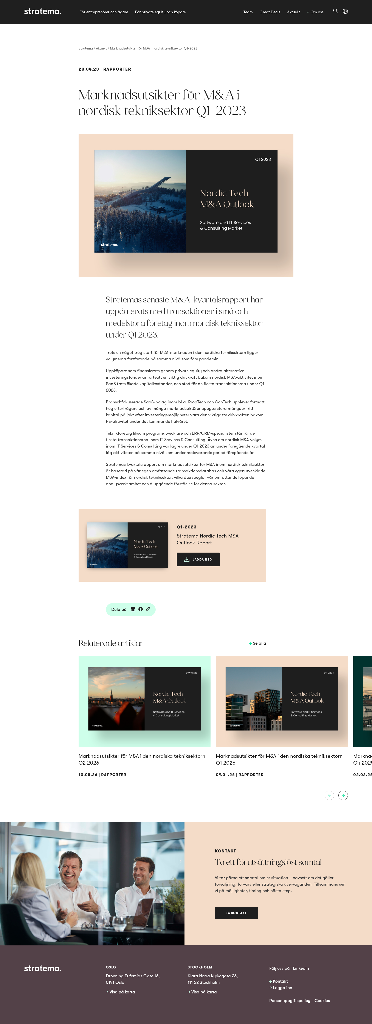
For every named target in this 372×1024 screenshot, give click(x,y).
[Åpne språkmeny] (345, 11)
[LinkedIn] (133, 609)
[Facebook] (140, 609)
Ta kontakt (236, 913)
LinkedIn (301, 968)
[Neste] (343, 795)
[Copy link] (148, 609)
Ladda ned (202, 559)
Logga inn (282, 987)
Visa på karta (122, 992)
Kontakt (280, 981)
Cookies (322, 1000)
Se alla (259, 643)
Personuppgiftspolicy (289, 1000)
